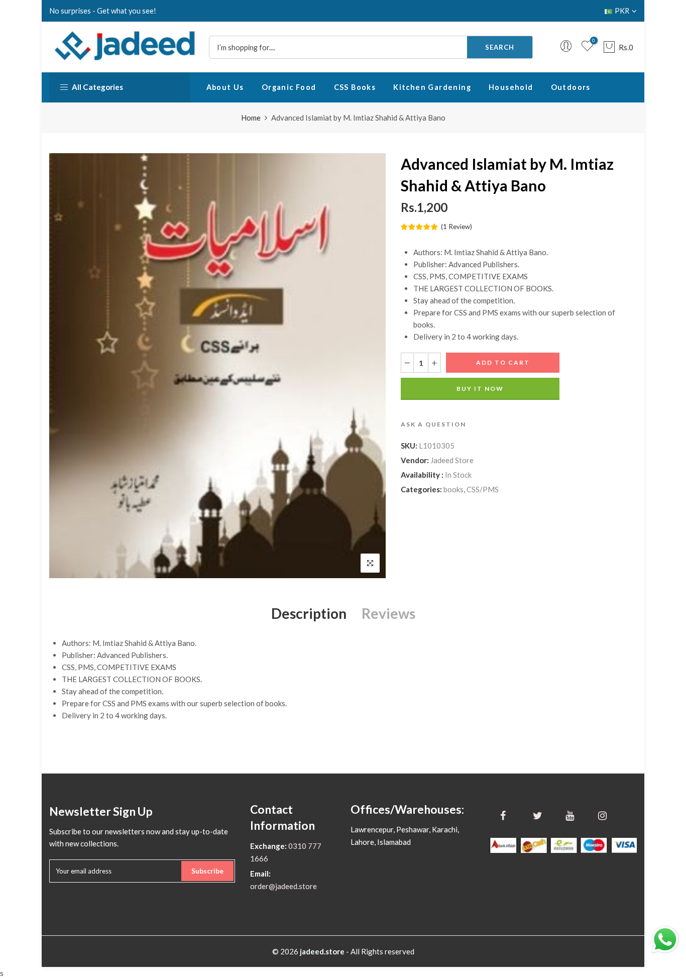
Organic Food (289, 87)
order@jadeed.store (283, 886)
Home (251, 117)
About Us (225, 87)
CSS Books (355, 87)
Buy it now (480, 388)
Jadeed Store (452, 460)
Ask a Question (433, 424)
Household (511, 87)
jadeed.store (322, 951)
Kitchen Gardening (432, 87)
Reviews (388, 613)
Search (499, 47)
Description (309, 613)
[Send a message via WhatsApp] (665, 939)
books (453, 489)
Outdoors (571, 87)
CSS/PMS (483, 489)
